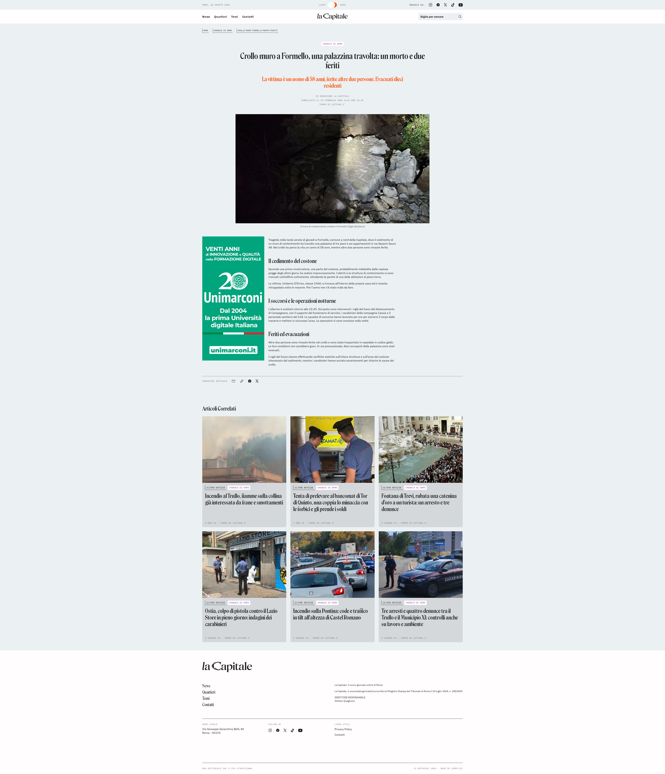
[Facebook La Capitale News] (438, 5)
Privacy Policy (343, 729)
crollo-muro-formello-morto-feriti (258, 30)
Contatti (248, 16)
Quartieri (220, 16)
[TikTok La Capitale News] (452, 5)
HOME (205, 30)
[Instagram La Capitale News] (430, 5)
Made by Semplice (452, 768)
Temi (234, 16)
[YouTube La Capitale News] (461, 5)
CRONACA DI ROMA (223, 30)
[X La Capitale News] (445, 5)
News (206, 16)
